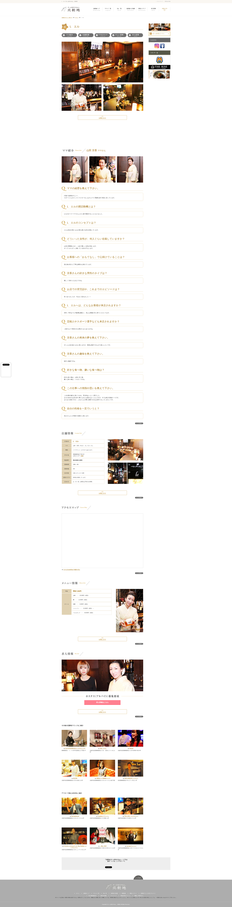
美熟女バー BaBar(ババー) (103, 778)
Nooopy (131, 748)
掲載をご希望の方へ (138, 895)
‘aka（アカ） (103, 748)
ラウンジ (76, 17)
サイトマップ (160, 1)
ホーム (77, 893)
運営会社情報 (167, 1)
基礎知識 (124, 893)
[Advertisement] (102, 134)
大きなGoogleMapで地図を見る (71, 569)
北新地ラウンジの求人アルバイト (148, 893)
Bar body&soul (75, 816)
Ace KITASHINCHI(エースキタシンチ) (75, 748)
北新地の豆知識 (114, 893)
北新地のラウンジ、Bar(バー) (67, 17)
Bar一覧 (105, 893)
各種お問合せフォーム (125, 895)
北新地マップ (86, 893)
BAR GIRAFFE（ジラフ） (131, 778)
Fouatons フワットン (103, 816)
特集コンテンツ (133, 893)
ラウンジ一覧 (96, 893)
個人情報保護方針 (93, 895)
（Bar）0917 (103, 846)
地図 (82, 456)
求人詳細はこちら (102, 702)
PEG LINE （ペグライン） (131, 816)
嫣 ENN (75, 778)
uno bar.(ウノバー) (131, 846)
